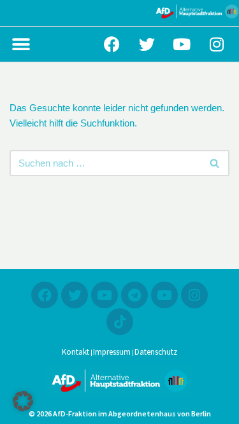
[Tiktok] (119, 321)
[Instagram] (217, 44)
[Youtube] (182, 44)
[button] (20, 44)
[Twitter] (147, 44)
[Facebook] (111, 44)
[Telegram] (134, 295)
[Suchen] (215, 163)
